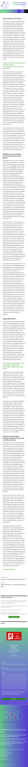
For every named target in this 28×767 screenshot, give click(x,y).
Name (5, 662)
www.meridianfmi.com (8, 569)
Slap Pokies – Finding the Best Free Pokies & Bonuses (13, 578)
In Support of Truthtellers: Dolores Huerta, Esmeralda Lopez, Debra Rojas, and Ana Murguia (13, 735)
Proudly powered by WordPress (7, 765)
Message (4, 673)
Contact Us (14, 699)
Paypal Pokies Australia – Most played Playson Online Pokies (13, 584)
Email (5, 667)
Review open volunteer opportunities (9, 605)
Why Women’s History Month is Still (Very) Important (13, 739)
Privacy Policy (4, 759)
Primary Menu (26, 11)
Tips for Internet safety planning (14, 645)
